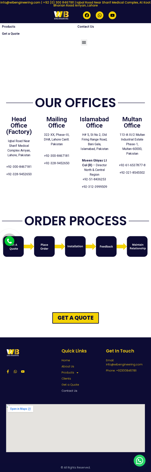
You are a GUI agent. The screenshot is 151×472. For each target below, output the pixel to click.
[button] (84, 42)
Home (66, 360)
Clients (66, 379)
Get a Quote (11, 34)
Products (8, 26)
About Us (68, 366)
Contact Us (85, 26)
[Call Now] (9, 241)
